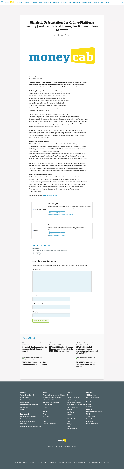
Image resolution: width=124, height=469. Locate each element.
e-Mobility (89, 407)
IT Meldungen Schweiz (74, 402)
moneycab (33, 77)
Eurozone (46, 416)
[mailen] (69, 35)
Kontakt (74, 446)
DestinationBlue (72, 429)
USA (44, 419)
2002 (103, 462)
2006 (88, 462)
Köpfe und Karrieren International (31, 426)
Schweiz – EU (90, 416)
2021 (34, 462)
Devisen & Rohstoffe (49, 424)
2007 (85, 462)
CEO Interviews (91, 395)
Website (35, 312)
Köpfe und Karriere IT (73, 407)
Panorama (23, 424)
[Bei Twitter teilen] (55, 35)
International (24, 414)
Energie (88, 404)
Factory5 (34, 250)
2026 (16, 462)
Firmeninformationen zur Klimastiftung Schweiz (61, 214)
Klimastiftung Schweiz (54, 213)
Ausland (26, 2)
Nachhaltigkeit (63, 250)
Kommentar (36, 269)
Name (34, 296)
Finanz (40, 2)
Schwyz (22, 410)
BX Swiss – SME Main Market (52, 397)
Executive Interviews (93, 397)
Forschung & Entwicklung (94, 412)
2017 (48, 462)
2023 (27, 462)
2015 (56, 462)
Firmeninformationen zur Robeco (57, 235)
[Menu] (2, 2)
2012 (66, 462)
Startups (46, 2)
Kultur (69, 421)
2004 (96, 462)
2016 (52, 462)
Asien (44, 414)
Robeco (51, 233)
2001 (107, 462)
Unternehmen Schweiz (27, 395)
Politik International (26, 419)
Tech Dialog (70, 412)
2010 (73, 462)
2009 (77, 462)
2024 (23, 462)
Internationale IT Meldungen (76, 405)
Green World (41, 250)
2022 (30, 462)
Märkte (45, 412)
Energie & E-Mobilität (74, 2)
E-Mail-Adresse (37, 304)
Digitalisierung (71, 400)
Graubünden (24, 407)
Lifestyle (69, 424)
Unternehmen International (28, 416)
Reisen (69, 426)
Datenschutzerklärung (63, 446)
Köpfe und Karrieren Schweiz (29, 405)
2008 (81, 462)
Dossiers (107, 2)
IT (51, 2)
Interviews (33, 2)
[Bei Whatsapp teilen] (62, 35)
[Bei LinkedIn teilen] (65, 35)
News (62, 19)
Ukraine (88, 414)
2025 (20, 462)
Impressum (50, 446)
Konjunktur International (28, 421)
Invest (45, 407)
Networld (69, 414)
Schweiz (19, 2)
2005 (92, 462)
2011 (70, 462)
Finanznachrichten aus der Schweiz (54, 395)
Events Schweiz (25, 402)
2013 (63, 462)
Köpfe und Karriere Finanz (51, 402)
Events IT (70, 410)
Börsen (45, 421)
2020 (38, 462)
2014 (59, 462)
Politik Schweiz (25, 397)
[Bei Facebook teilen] (58, 35)
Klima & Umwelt (87, 2)
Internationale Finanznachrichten (53, 400)
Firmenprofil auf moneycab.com (57, 211)
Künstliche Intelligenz (60, 2)
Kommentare (90, 421)
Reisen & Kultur (99, 2)
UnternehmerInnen (92, 424)
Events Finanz (47, 405)
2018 (45, 462)
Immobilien (90, 419)
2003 (100, 462)
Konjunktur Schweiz (26, 400)
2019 (41, 462)
